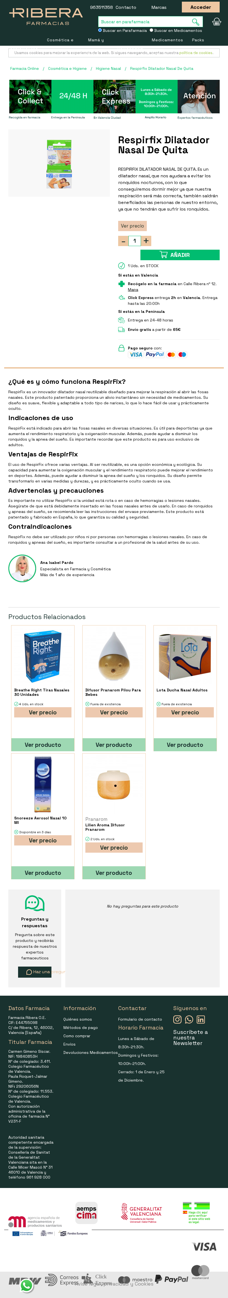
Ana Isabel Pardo (56, 562)
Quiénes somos (77, 1019)
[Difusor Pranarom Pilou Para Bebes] (114, 656)
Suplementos (24, 47)
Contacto (126, 7)
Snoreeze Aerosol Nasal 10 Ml (40, 820)
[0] (215, 21)
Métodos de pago (80, 1027)
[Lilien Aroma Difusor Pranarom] (114, 784)
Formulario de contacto (140, 1019)
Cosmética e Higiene (60, 47)
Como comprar (76, 1035)
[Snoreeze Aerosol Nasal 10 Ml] (42, 784)
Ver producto (43, 744)
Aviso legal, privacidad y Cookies (114, 1284)
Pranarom (96, 819)
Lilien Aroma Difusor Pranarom (105, 827)
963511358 (101, 7)
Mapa (133, 289)
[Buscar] (197, 22)
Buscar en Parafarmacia (124, 30)
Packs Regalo (199, 47)
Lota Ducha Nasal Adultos (182, 690)
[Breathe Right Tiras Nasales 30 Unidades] (42, 656)
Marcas (159, 7)
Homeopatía (130, 47)
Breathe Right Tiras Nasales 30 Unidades (41, 692)
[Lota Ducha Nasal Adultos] (185, 656)
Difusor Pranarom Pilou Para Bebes (113, 692)
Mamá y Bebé (96, 47)
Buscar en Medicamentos (177, 30)
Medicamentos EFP (167, 47)
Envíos (69, 1044)
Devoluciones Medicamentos (90, 1052)
